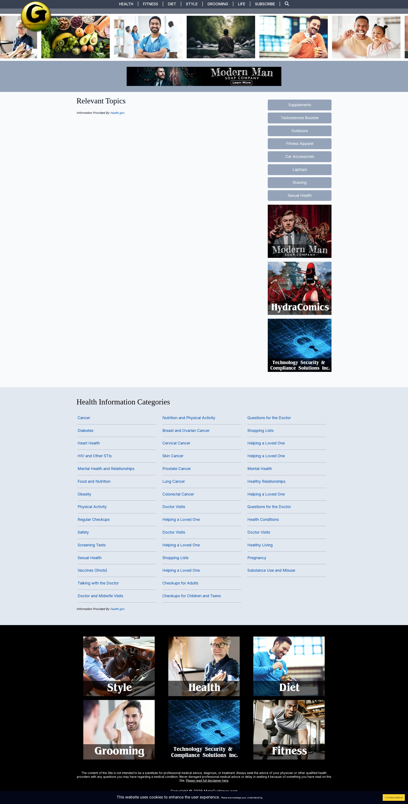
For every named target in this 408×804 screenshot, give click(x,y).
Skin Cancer (172, 456)
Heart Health (89, 443)
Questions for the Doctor (269, 418)
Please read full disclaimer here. (207, 780)
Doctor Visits (173, 506)
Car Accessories (299, 156)
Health (126, 4)
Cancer (84, 418)
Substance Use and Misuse (271, 570)
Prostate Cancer (176, 468)
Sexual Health (300, 195)
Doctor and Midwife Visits (100, 596)
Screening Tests (92, 545)
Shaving (300, 182)
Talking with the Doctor (98, 583)
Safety (83, 532)
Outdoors (299, 131)
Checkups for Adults (180, 583)
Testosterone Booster (300, 118)
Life (241, 4)
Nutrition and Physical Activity (188, 418)
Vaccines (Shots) (92, 570)
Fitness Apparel (299, 143)
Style (192, 4)
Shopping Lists (175, 558)
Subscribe (265, 4)
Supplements (299, 105)
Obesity (84, 494)
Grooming (217, 4)
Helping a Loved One (181, 519)
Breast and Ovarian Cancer (186, 430)
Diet (172, 4)
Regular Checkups (94, 519)
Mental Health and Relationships (106, 468)
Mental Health (259, 468)
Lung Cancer (173, 481)
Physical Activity (92, 506)
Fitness (150, 4)
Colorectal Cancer (178, 494)
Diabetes (85, 430)
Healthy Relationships (266, 481)
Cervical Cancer (176, 443)
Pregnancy (256, 558)
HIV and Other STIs (95, 456)
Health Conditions (263, 519)
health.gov (117, 112)
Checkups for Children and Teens (191, 596)
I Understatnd (394, 797)
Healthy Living (260, 545)
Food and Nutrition (94, 481)
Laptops (299, 169)
